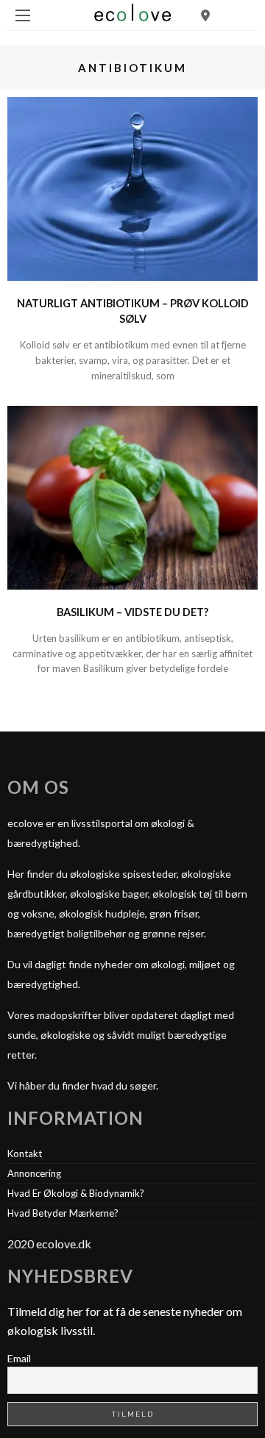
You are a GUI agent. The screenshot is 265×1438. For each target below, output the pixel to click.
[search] (205, 15)
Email (19, 1358)
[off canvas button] (22, 15)
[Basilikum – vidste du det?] (132, 496)
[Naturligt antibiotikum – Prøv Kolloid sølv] (132, 187)
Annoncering (34, 1173)
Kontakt (24, 1153)
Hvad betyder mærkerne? (63, 1213)
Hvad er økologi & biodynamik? (75, 1193)
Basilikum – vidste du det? (132, 612)
